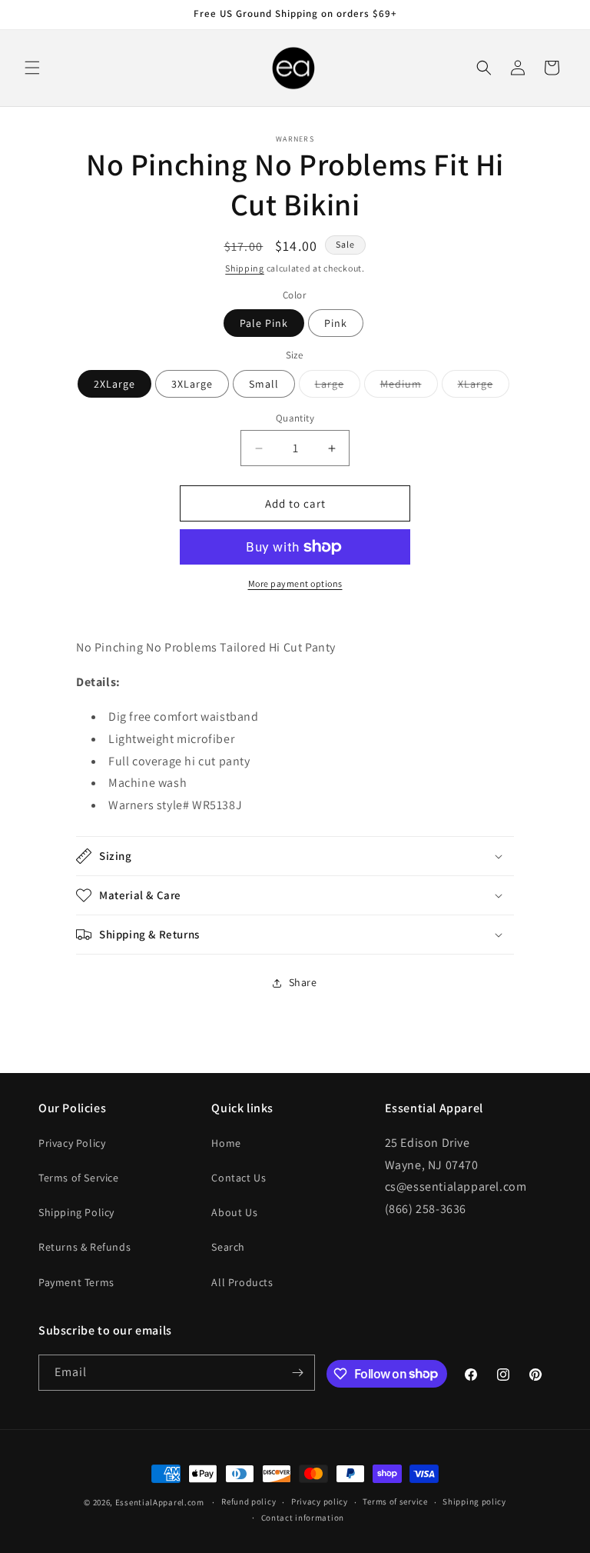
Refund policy (248, 1501)
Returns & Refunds (84, 1247)
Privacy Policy (71, 1143)
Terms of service (395, 1501)
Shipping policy (474, 1501)
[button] (32, 68)
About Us (234, 1212)
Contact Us (238, 1178)
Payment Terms (76, 1282)
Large (337, 387)
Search (228, 1247)
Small (264, 384)
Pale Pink (264, 323)
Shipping (244, 268)
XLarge (483, 387)
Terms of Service (78, 1178)
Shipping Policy (76, 1212)
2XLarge (114, 384)
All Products (242, 1282)
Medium (409, 387)
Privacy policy (319, 1501)
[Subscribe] (297, 1373)
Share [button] (303, 982)
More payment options (295, 583)
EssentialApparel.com (159, 1502)
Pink (335, 323)
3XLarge (192, 384)
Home (225, 1143)
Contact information (302, 1517)
